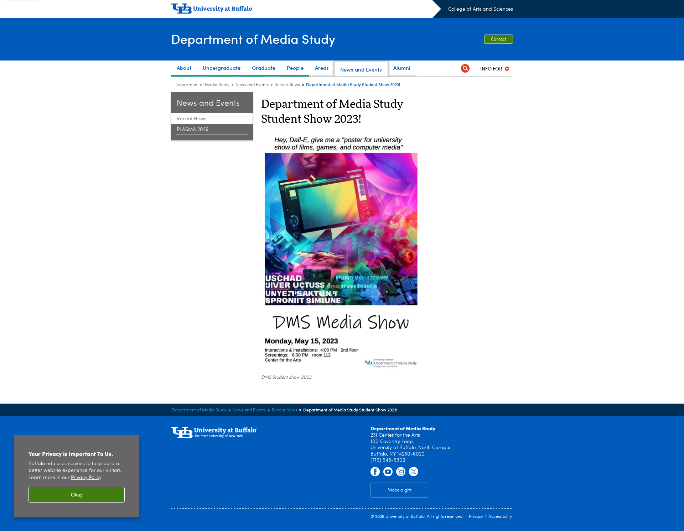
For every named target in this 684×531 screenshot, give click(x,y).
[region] (76, 476)
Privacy (476, 517)
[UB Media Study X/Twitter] (413, 472)
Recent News (287, 85)
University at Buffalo (405, 517)
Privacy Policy (86, 477)
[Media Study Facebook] (375, 472)
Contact (498, 39)
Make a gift (399, 490)
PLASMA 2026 (192, 129)
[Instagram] (400, 472)
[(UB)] (306, 10)
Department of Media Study (253, 38)
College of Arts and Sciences (480, 9)
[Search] (465, 69)
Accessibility (500, 517)
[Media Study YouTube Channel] (388, 472)
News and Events (252, 85)
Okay (77, 495)
